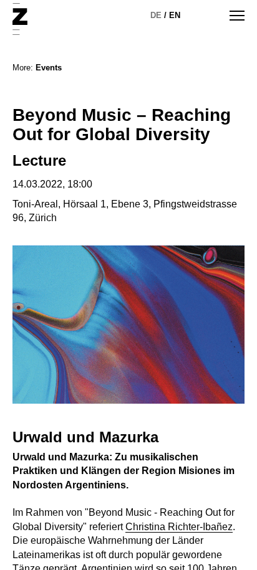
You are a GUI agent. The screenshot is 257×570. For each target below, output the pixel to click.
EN (174, 15)
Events (49, 67)
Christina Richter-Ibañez (179, 526)
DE (156, 15)
